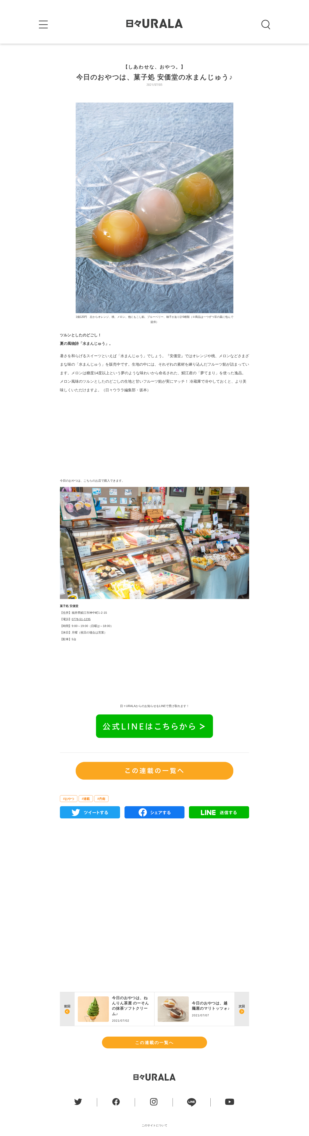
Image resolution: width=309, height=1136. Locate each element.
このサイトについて (155, 1125)
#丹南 (101, 799)
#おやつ (68, 799)
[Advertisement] (154, 434)
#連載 (86, 799)
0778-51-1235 (81, 619)
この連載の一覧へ (154, 1042)
